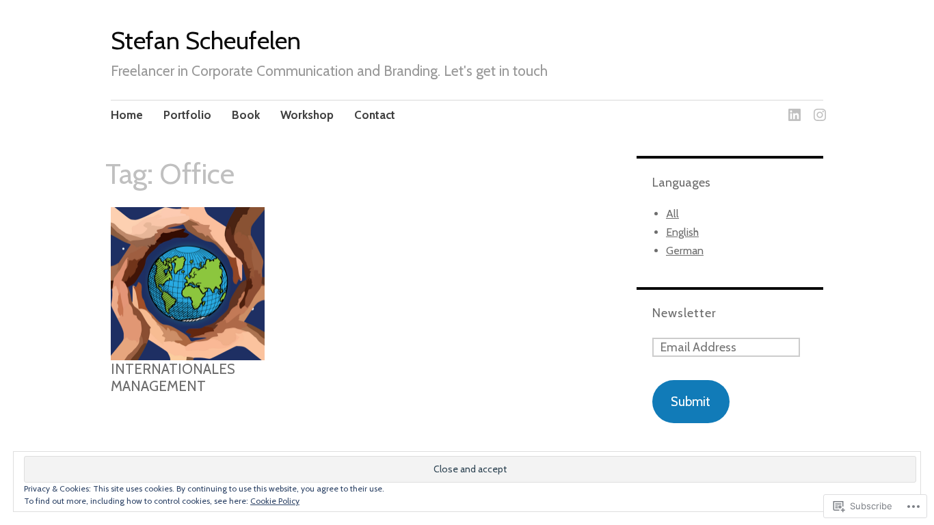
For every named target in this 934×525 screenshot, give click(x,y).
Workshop (307, 115)
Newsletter (684, 313)
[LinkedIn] (792, 107)
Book (246, 115)
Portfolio (187, 115)
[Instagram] (817, 107)
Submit (690, 401)
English (682, 232)
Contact (374, 115)
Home (127, 115)
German (685, 250)
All (672, 213)
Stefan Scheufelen (206, 40)
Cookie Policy (274, 501)
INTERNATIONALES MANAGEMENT (173, 377)
